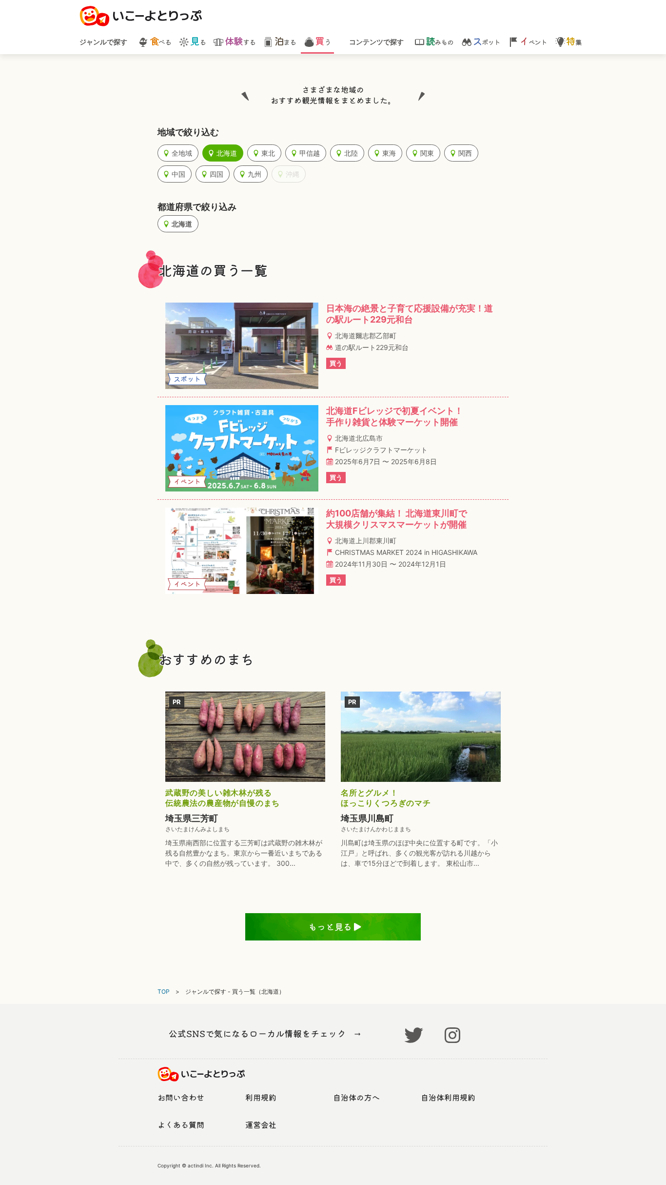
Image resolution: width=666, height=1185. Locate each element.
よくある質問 (180, 1124)
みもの (439, 41)
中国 (178, 174)
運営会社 (260, 1124)
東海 (389, 153)
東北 (268, 153)
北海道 (226, 153)
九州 (254, 174)
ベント (533, 41)
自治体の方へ (356, 1097)
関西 (465, 153)
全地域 (182, 153)
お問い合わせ (180, 1097)
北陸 (351, 153)
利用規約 (260, 1097)
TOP (163, 991)
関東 (427, 153)
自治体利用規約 (448, 1097)
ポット (486, 41)
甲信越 (309, 153)
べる (160, 41)
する (240, 41)
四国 (216, 174)
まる (285, 41)
